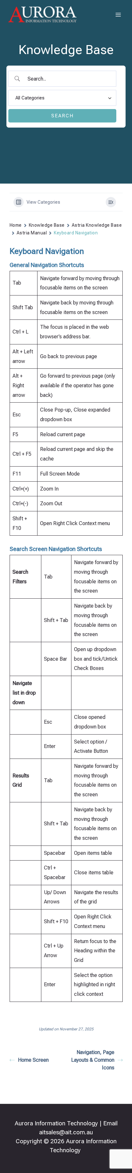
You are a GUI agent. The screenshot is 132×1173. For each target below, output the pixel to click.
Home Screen (33, 1060)
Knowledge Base (47, 225)
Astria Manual (32, 232)
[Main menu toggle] (118, 14)
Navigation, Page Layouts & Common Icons (92, 1060)
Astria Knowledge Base (97, 225)
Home (16, 225)
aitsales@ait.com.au (66, 1132)
